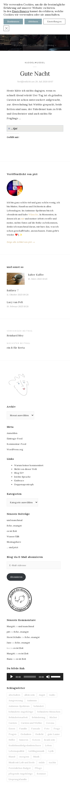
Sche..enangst (14, 525)
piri (8, 631)
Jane (9, 642)
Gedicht (39, 734)
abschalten (14, 694)
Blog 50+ (19, 472)
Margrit (11, 626)
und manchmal (14, 520)
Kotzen (36, 739)
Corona (50, 722)
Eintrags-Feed (14, 438)
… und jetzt (12, 547)
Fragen (12, 734)
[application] (35, 676)
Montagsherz (14, 541)
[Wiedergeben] (11, 677)
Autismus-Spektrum (19, 706)
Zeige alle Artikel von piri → (21, 242)
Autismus (32, 700)
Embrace (19, 480)
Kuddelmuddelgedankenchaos (25, 745)
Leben (48, 745)
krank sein (49, 739)
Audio (52, 694)
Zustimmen (13, 21)
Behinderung (38, 717)
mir (22, 218)
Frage (57, 728)
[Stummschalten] (48, 677)
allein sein (29, 694)
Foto (46, 728)
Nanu (9, 658)
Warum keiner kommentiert (28, 465)
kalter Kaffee (36, 274)
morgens (24, 756)
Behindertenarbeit (18, 717)
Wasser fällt (13, 536)
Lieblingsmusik (36, 751)
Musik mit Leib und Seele (22, 762)
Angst (42, 694)
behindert (39, 706)
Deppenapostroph (24, 484)
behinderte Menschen (48, 711)
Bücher (53, 717)
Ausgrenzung (16, 700)
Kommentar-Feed (16, 444)
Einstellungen (20, 11)
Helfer (12, 739)
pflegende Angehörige (21, 773)
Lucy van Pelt (15, 302)
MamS (12, 756)
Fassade (35, 728)
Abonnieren (16, 576)
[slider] (56, 676)
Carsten (13, 722)
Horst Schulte (14, 637)
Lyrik (51, 751)
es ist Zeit (12, 531)
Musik (36, 756)
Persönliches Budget (20, 768)
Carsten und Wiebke (31, 722)
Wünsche (33, 214)
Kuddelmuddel (35, 63)
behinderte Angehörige (21, 711)
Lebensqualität (16, 751)
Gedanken (26, 734)
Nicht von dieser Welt (25, 469)
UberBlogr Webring (43, 45)
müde (42, 762)
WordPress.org (15, 449)
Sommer (41, 773)
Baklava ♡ (13, 290)
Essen (12, 728)
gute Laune (54, 734)
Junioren (23, 739)
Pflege (38, 768)
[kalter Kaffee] (16, 279)
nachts (52, 762)
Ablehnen (33, 21)
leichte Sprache (22, 476)
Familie (23, 728)
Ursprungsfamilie (18, 779)
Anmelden (12, 433)
